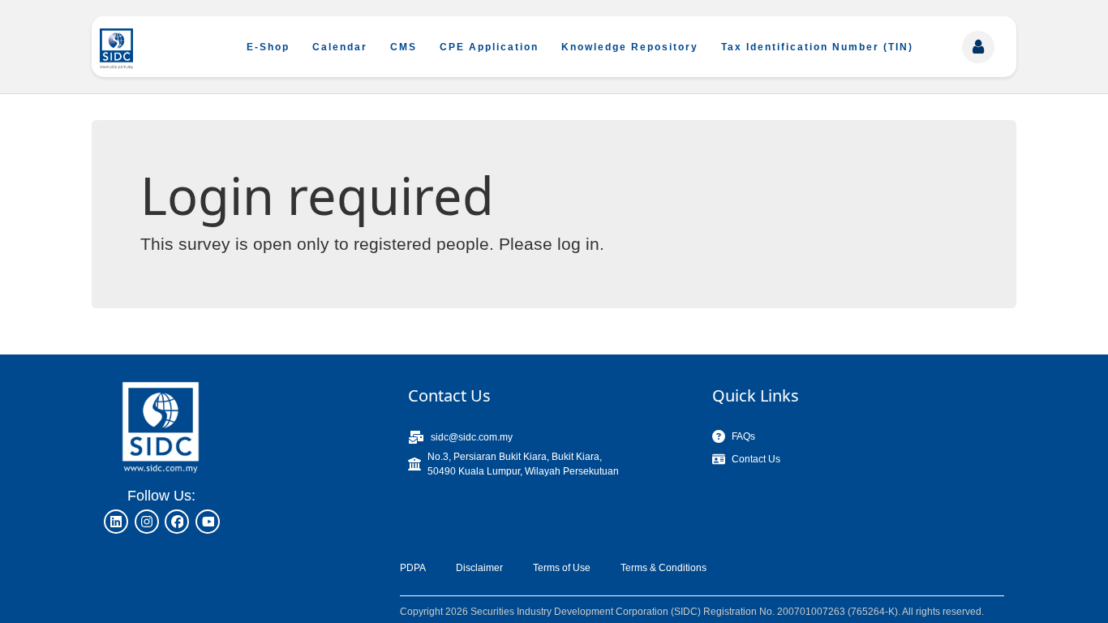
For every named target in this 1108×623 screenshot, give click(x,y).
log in (578, 243)
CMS (403, 47)
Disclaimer (479, 568)
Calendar (339, 47)
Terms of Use (562, 568)
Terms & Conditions (663, 568)
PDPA (413, 568)
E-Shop (268, 47)
